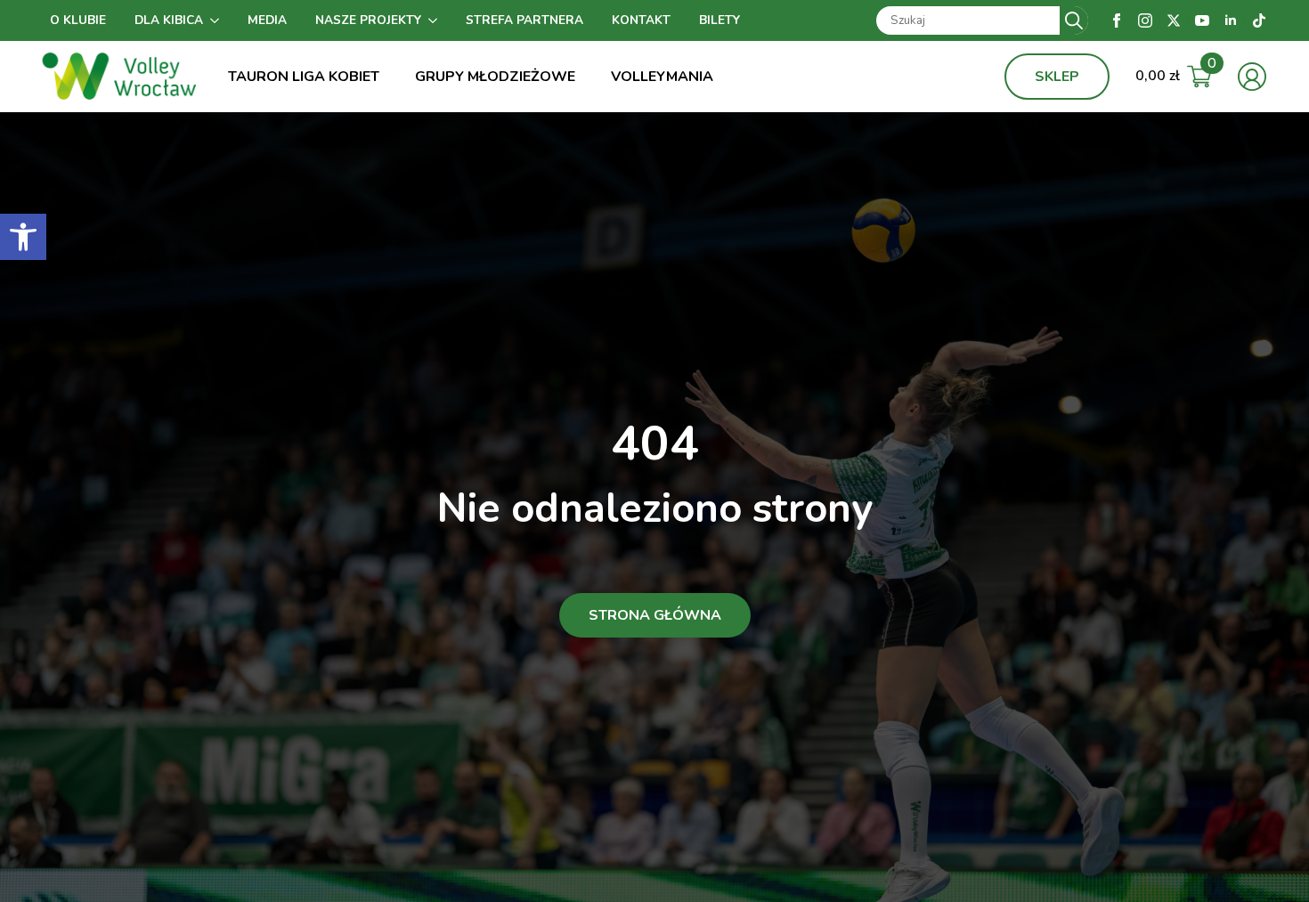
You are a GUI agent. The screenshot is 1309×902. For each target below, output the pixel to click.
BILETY (719, 20)
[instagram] (1145, 20)
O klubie (78, 20)
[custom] (1259, 20)
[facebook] (1116, 20)
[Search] (1074, 20)
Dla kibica (168, 20)
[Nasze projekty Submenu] (436, 20)
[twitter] (1173, 20)
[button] (23, 237)
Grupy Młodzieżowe (495, 76)
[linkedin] (1230, 20)
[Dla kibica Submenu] (218, 20)
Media (267, 20)
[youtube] (1202, 20)
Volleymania (662, 76)
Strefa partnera (524, 20)
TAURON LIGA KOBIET (303, 76)
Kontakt (641, 20)
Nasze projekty (368, 20)
